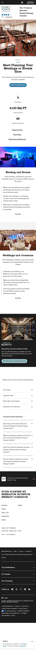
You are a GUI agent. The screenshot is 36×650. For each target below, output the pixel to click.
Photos (20, 505)
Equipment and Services (17, 139)
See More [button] (18, 214)
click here (23, 646)
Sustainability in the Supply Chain (10, 613)
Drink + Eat (5, 512)
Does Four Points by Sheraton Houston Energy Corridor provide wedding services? (16, 449)
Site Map (24, 613)
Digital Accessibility (23, 611)
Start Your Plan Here (18, 85)
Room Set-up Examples (11, 401)
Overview (4, 505)
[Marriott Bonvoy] (29, 2)
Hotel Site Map (5, 615)
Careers (17, 606)
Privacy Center (23, 608)
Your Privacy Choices (10, 611)
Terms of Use (24, 606)
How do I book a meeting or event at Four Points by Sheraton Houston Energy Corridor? (15, 461)
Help (13, 615)
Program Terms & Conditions (9, 608)
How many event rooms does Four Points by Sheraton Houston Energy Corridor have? (15, 426)
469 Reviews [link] (8, 17)
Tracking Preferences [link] (7, 606)
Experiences (5, 516)
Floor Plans (17, 135)
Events (4, 519)
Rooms (4, 509)
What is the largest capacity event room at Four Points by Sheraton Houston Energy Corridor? (16, 438)
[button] (22, 2)
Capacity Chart (17, 130)
